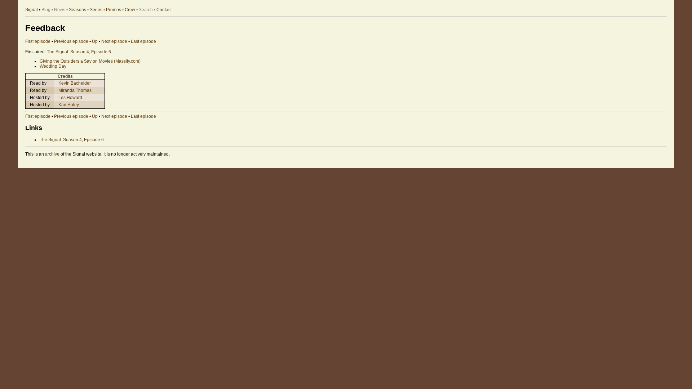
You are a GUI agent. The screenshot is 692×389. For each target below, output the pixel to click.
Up (95, 41)
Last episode (143, 41)
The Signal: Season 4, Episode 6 (79, 51)
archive (52, 154)
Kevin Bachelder (74, 83)
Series (96, 9)
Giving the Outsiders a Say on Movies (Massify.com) (90, 61)
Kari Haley (68, 104)
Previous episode (71, 41)
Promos (113, 9)
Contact (164, 9)
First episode (37, 41)
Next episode (114, 41)
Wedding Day (53, 66)
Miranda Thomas (75, 90)
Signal (31, 9)
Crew (130, 9)
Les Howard (70, 97)
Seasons (77, 9)
